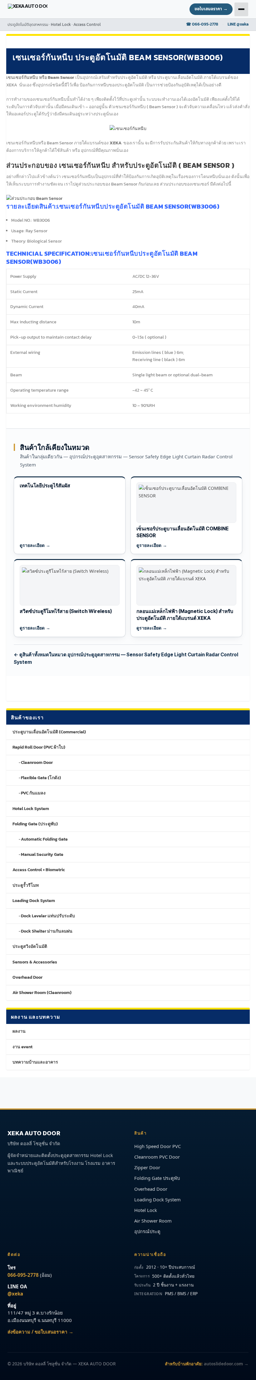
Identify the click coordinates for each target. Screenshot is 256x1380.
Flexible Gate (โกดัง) (41, 777)
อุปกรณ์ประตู (147, 1231)
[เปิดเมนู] (241, 9)
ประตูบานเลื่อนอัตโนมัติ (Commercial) (49, 732)
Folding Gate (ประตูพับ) (35, 824)
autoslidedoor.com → (226, 1364)
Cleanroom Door (37, 762)
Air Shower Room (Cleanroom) (41, 992)
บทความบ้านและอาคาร (35, 1062)
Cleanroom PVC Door (157, 1157)
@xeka (15, 1294)
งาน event (22, 1047)
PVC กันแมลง (33, 793)
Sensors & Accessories (34, 962)
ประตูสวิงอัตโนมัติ (29, 946)
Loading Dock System (33, 900)
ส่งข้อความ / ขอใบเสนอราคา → (40, 1332)
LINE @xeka (238, 24)
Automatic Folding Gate (44, 839)
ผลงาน (19, 1031)
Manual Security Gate (42, 854)
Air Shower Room (153, 1221)
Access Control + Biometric (38, 869)
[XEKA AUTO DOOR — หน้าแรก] (28, 9)
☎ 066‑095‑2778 (202, 24)
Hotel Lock (145, 1210)
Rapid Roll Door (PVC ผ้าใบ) (38, 747)
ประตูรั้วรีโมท (25, 885)
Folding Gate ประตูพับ (157, 1178)
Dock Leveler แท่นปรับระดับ (48, 916)
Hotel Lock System (30, 808)
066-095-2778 (23, 1275)
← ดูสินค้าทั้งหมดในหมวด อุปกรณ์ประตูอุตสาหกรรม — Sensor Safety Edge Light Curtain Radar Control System (126, 658)
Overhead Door (27, 977)
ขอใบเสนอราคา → (211, 9)
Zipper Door (147, 1167)
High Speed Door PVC (157, 1146)
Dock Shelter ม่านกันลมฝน (46, 931)
